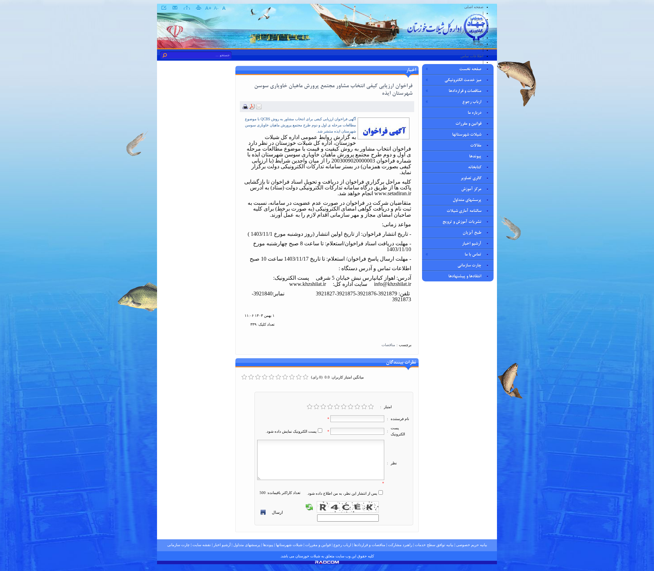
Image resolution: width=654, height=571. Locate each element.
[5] (337, 407)
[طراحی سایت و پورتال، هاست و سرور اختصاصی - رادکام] (327, 562)
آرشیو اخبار (222, 545)
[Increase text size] (208, 8)
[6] (344, 407)
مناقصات (388, 345)
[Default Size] (223, 8)
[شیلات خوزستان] (447, 42)
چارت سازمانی (178, 545)
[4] (330, 407)
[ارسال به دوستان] (259, 108)
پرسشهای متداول (246, 545)
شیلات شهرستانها (289, 545)
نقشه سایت (201, 545)
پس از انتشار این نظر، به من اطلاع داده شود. (342, 493)
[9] (364, 407)
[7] (350, 407)
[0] (244, 377)
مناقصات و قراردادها (369, 545)
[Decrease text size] (215, 8)
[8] (357, 407)
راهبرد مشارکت (400, 545)
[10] (371, 407)
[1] (310, 407)
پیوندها (268, 545)
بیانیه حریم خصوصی (471, 545)
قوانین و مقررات (318, 545)
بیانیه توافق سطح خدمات (434, 545)
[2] (316, 407)
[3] (323, 407)
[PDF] (252, 108)
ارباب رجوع (342, 545)
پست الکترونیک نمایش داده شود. (291, 431)
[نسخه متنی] (245, 108)
